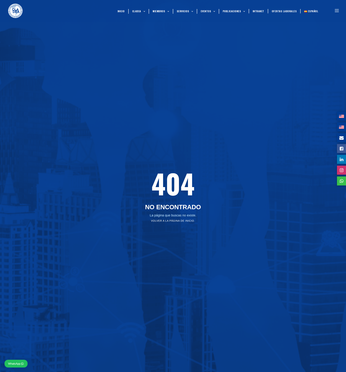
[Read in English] (341, 116)
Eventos (206, 11)
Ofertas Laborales (284, 11)
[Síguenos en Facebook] (341, 148)
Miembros (159, 11)
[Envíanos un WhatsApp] (341, 180)
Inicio (121, 11)
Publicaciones (232, 11)
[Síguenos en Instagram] (341, 170)
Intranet (258, 11)
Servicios (183, 11)
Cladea (136, 11)
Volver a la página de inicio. (173, 220)
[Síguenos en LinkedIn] (341, 159)
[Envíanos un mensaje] (341, 137)
